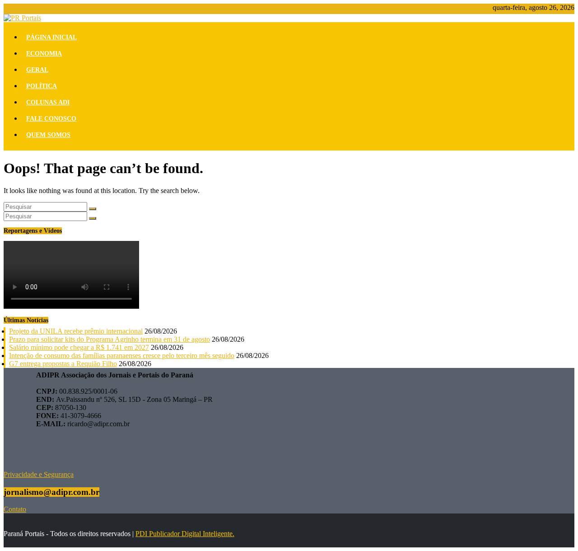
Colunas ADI (48, 102)
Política (41, 86)
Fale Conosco (51, 118)
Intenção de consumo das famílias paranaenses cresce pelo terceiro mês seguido (121, 355)
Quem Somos (48, 135)
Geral (37, 69)
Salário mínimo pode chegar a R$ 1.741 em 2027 (79, 347)
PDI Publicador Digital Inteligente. (184, 533)
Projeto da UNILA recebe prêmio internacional (76, 331)
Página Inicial (51, 37)
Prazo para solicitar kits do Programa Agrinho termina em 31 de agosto (109, 339)
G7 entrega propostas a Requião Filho (63, 363)
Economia (44, 53)
